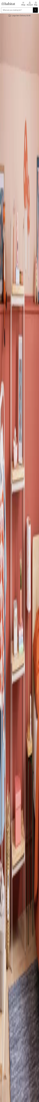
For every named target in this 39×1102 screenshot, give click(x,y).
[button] (35, 10)
